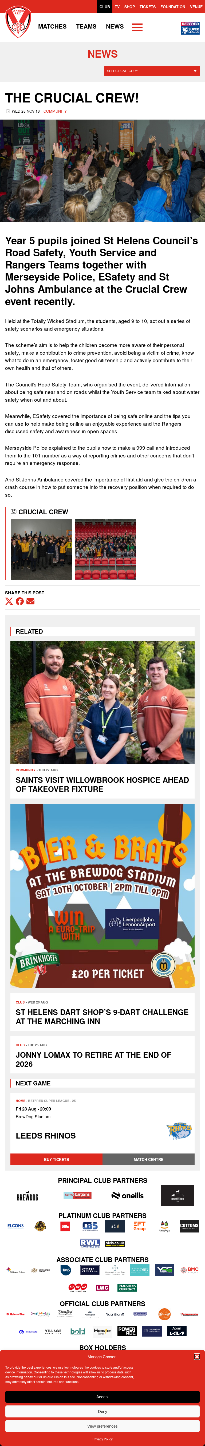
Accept (102, 1396)
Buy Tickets (56, 1159)
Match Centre (148, 1159)
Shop (129, 6)
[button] (197, 1356)
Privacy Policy (102, 1439)
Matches (52, 26)
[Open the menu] (137, 28)
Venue (196, 6)
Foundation (172, 6)
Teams (86, 26)
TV (117, 6)
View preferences (102, 1426)
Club (105, 6)
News (115, 26)
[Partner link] (27, 1195)
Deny (102, 1411)
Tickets (148, 6)
